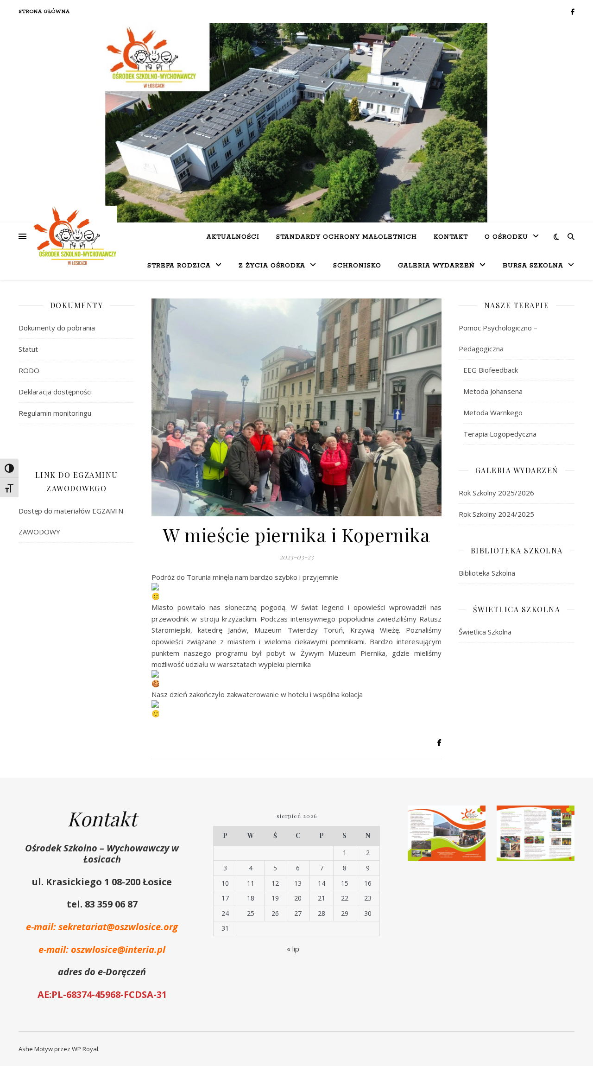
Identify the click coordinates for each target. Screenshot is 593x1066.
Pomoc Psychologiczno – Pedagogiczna (498, 338)
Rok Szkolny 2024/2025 (496, 514)
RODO (29, 370)
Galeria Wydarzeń (436, 266)
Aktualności (233, 237)
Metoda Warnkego (493, 412)
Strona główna (44, 11)
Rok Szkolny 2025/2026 (496, 492)
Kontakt (451, 237)
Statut (28, 349)
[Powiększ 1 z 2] (473, 817)
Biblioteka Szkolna (487, 572)
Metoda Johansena (493, 391)
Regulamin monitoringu (55, 413)
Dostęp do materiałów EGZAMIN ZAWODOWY (71, 521)
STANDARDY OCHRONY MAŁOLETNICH (346, 237)
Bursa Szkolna (533, 266)
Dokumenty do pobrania (57, 327)
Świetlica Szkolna (485, 631)
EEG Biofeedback (490, 369)
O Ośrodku (506, 237)
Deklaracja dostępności (55, 391)
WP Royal (85, 1049)
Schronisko (357, 266)
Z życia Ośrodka (272, 266)
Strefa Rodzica (179, 266)
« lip (293, 948)
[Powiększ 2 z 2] (562, 817)
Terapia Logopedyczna (499, 433)
